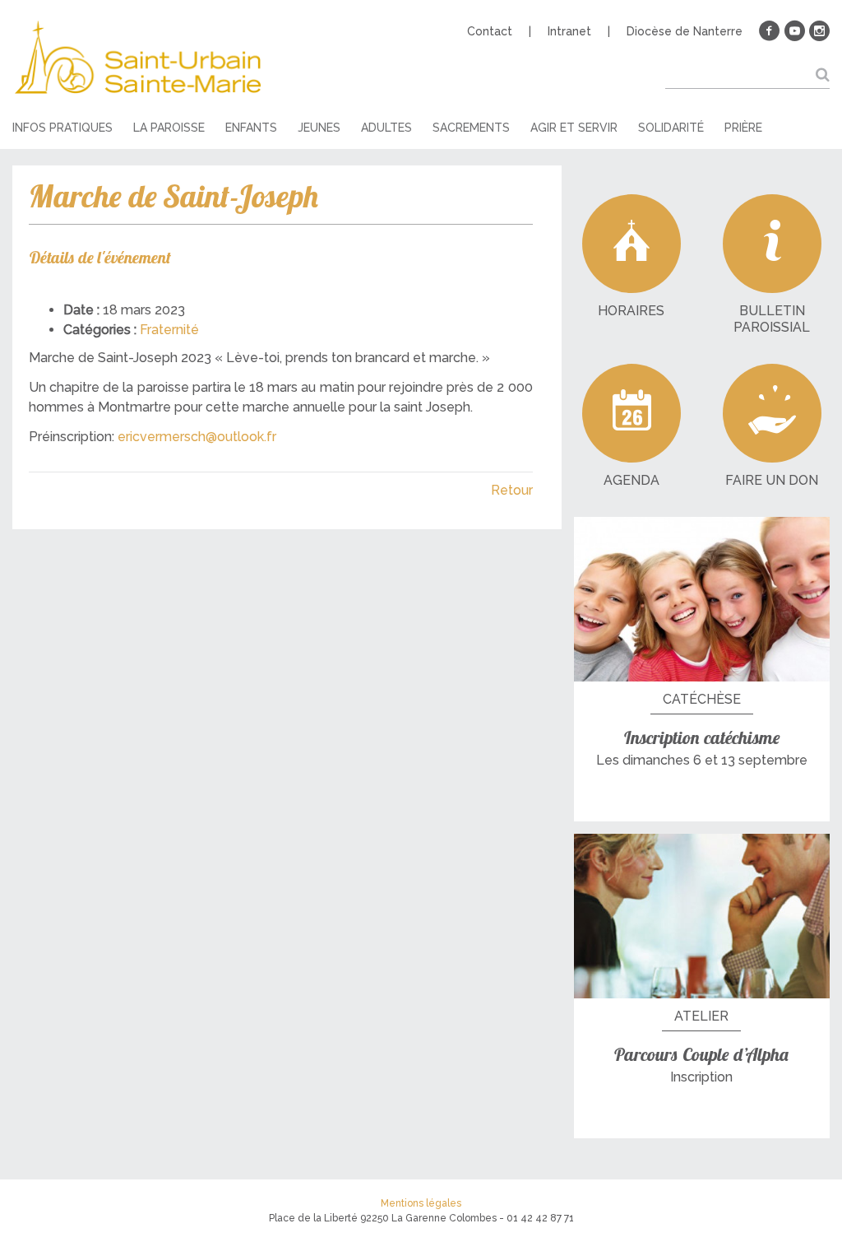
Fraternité (169, 329)
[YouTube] (794, 31)
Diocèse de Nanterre (685, 31)
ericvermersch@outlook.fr (197, 436)
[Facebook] (769, 31)
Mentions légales (421, 1203)
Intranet (569, 31)
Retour (512, 490)
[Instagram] (819, 31)
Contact (489, 31)
